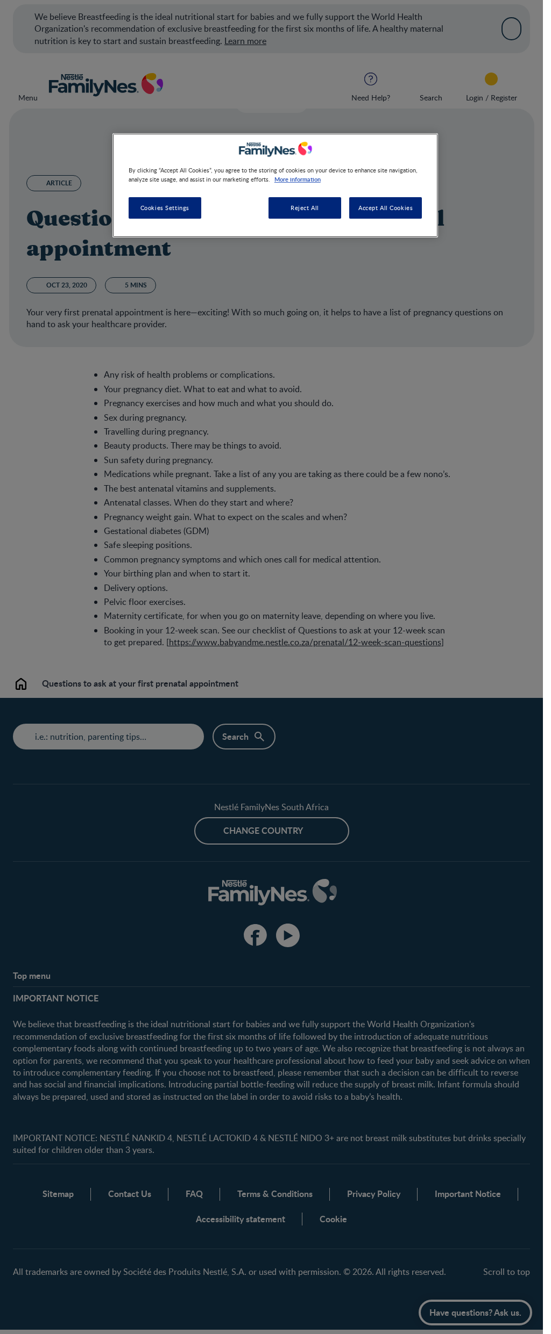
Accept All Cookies (385, 208)
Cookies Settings (164, 208)
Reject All (305, 208)
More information (297, 179)
